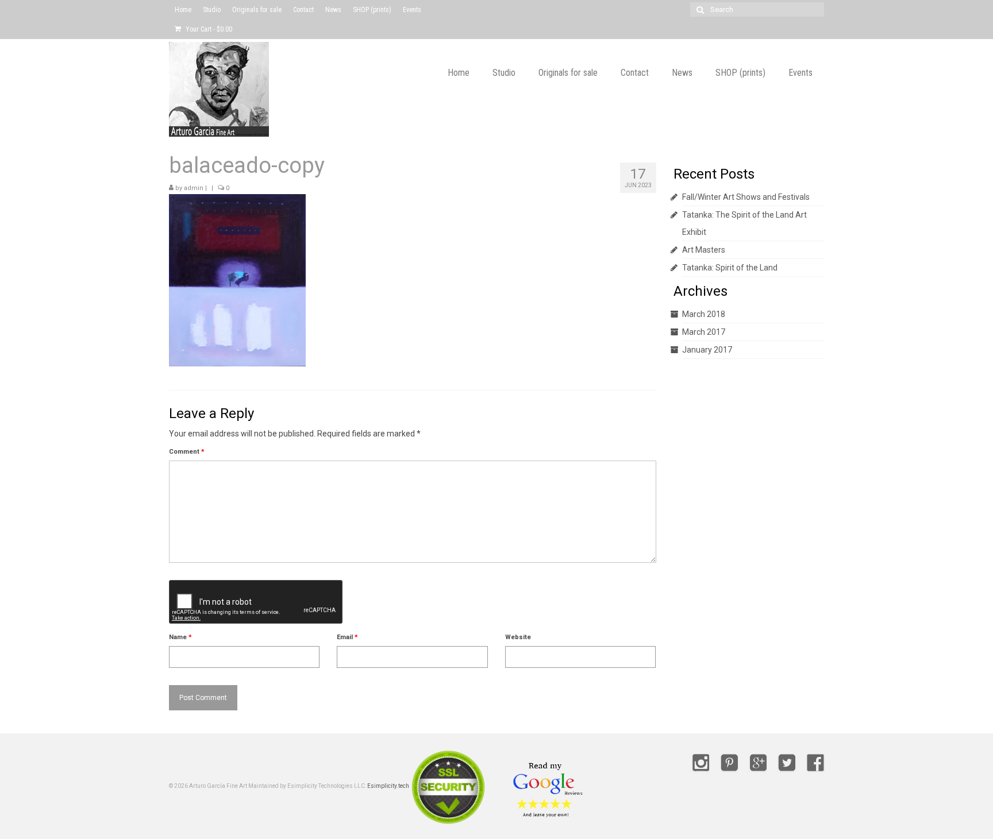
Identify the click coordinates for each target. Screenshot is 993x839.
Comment (187, 451)
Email (347, 637)
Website (518, 637)
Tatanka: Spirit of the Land (730, 267)
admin (193, 188)
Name (180, 637)
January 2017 (707, 349)
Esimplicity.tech (388, 786)
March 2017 (703, 332)
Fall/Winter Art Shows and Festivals (746, 197)
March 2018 (703, 314)
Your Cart (208, 29)
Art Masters (703, 249)
